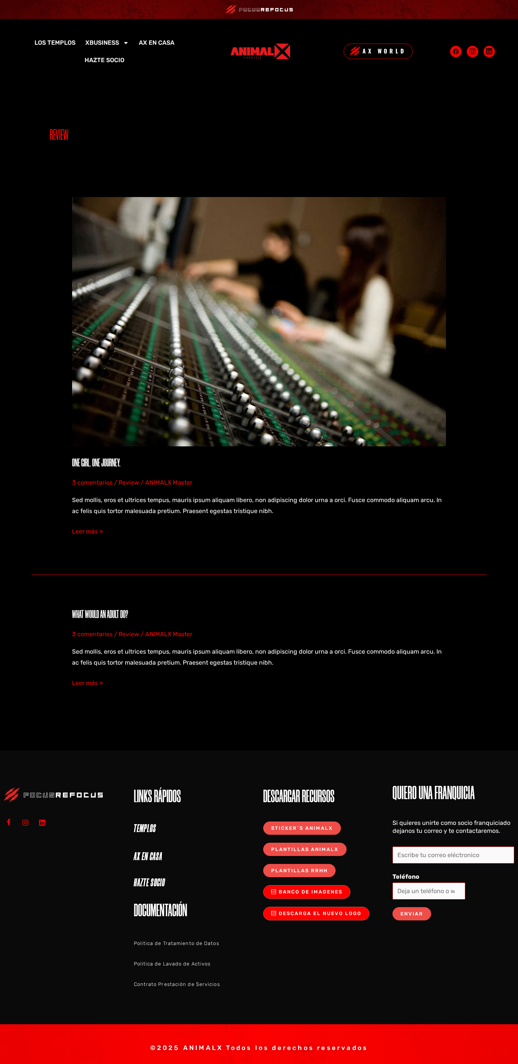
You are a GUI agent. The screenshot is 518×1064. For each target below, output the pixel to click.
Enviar (411, 914)
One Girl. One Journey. (96, 463)
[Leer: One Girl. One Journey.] (259, 321)
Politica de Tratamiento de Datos (176, 943)
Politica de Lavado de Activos (172, 964)
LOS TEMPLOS (55, 42)
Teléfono (405, 876)
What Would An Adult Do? (100, 614)
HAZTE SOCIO (104, 60)
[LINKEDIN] (44, 822)
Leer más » (87, 530)
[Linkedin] (489, 51)
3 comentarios (92, 482)
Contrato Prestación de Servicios (177, 984)
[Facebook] (455, 51)
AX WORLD (384, 51)
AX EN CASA (156, 42)
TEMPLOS (145, 828)
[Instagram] (472, 51)
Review (129, 482)
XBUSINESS (102, 42)
